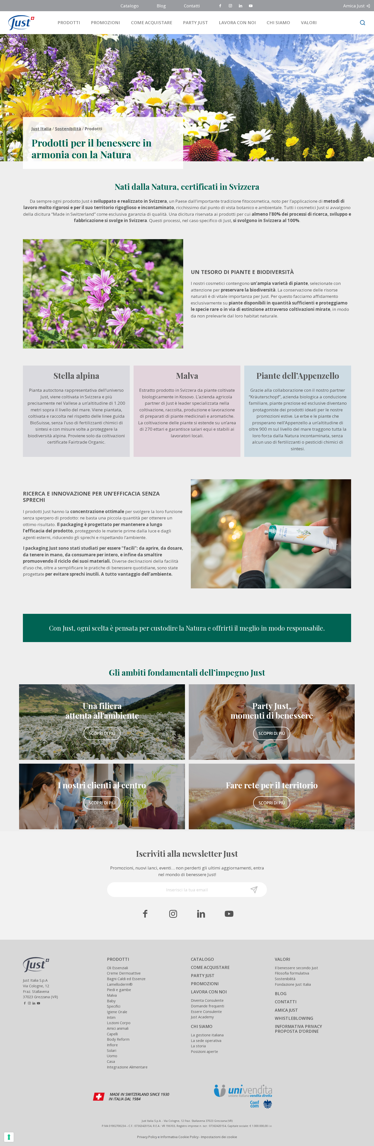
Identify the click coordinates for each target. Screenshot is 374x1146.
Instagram (231, 6)
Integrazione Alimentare (127, 1067)
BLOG (280, 993)
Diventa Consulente (207, 1000)
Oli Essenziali (117, 967)
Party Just (195, 22)
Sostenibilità (68, 129)
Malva (112, 995)
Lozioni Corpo (119, 1022)
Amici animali (117, 1028)
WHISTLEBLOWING (294, 1018)
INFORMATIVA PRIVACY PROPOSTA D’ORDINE (298, 1029)
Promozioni (105, 22)
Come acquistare (151, 22)
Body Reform (118, 1039)
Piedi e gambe (119, 989)
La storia (198, 1045)
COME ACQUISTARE (210, 967)
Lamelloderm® (120, 984)
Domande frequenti (207, 1006)
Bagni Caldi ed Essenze (126, 978)
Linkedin (241, 6)
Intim (111, 1017)
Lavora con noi (237, 22)
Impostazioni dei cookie (219, 1137)
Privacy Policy (147, 1137)
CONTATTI (285, 1002)
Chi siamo (278, 22)
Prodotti (68, 22)
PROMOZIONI (205, 984)
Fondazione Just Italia (293, 984)
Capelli (112, 1034)
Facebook (220, 6)
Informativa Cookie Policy (179, 1137)
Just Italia (41, 129)
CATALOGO (202, 959)
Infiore (112, 1044)
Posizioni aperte (204, 1051)
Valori (309, 22)
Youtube (251, 6)
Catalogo (130, 6)
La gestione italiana (207, 1035)
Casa (111, 1061)
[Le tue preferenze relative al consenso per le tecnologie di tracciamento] (9, 1137)
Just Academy (202, 1016)
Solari (111, 1050)
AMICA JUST (286, 1010)
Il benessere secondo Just (296, 967)
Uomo (112, 1055)
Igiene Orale (117, 1011)
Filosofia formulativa (292, 973)
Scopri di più (102, 733)
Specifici (113, 1006)
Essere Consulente (206, 1011)
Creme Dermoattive (124, 973)
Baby (111, 1000)
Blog (161, 6)
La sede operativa (206, 1040)
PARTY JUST (202, 975)
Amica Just (354, 6)
